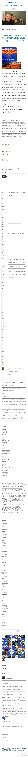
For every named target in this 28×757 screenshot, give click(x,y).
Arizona (9, 123)
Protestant (15, 503)
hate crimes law (20, 128)
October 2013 (4, 611)
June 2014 (3, 598)
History (3, 445)
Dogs (3, 437)
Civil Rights (13, 120)
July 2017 (3, 573)
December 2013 (5, 608)
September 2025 (5, 529)
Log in (3, 735)
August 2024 (4, 540)
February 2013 (4, 624)
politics (4, 503)
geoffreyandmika (17, 136)
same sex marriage (16, 508)
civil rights (17, 125)
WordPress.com (5, 740)
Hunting (3, 448)
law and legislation (19, 130)
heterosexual (9, 492)
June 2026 (3, 521)
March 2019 (4, 565)
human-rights (8, 130)
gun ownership (22, 490)
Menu (14, 8)
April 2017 (3, 575)
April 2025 (3, 532)
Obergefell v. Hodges (6, 458)
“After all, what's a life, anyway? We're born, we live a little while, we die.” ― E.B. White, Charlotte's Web (16, 194)
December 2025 (5, 526)
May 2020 (3, 559)
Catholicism (17, 484)
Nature (3, 456)
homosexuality (8, 493)
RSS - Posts (6, 160)
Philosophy (4, 461)
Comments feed (5, 738)
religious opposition (19, 131)
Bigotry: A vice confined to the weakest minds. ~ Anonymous (13, 391)
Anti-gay (6, 123)
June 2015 (3, 587)
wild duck (4, 512)
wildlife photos (16, 512)
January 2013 (4, 625)
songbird (19, 509)
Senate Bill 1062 (9, 134)
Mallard (3, 498)
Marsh (16, 498)
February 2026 (4, 523)
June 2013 (3, 617)
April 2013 (3, 620)
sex (13, 509)
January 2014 (4, 606)
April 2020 (3, 561)
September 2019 (5, 564)
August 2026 (4, 520)
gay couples (15, 126)
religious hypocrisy (5, 465)
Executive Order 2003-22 (6, 126)
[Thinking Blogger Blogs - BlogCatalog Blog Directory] (12, 726)
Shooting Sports (5, 472)
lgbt (24, 130)
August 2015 (4, 584)
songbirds (4, 511)
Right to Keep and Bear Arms (7, 467)
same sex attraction (6, 508)
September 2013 (5, 613)
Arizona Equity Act (15, 123)
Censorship (4, 431)
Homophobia (19, 492)
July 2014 (3, 597)
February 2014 (4, 605)
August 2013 (4, 614)
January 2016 (4, 581)
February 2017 (4, 576)
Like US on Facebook (6, 144)
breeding (16, 483)
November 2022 (5, 551)
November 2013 (5, 609)
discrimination (22, 125)
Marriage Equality (5, 453)
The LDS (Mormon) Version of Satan (9, 721)
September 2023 (5, 545)
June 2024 (3, 542)
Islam (3, 496)
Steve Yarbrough (22, 134)
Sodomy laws (15, 134)
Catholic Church (11, 484)
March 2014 (4, 603)
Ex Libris (3, 439)
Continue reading (18, 100)
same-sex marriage (5, 469)
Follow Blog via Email (6, 164)
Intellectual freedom (20, 495)
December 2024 (5, 535)
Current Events (4, 434)
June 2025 (3, 531)
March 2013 (4, 622)
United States (19, 511)
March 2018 (4, 570)
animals (4, 483)
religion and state (5, 131)
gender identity (10, 490)
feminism (15, 488)
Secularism (22, 122)
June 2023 (3, 548)
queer (3, 504)
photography (20, 501)
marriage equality (11, 498)
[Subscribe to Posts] (2, 160)
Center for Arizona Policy (10, 125)
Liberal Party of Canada (21, 496)
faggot (12, 488)
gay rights (20, 126)
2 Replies (3, 45)
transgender (13, 510)
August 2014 (4, 595)
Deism (3, 435)
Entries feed (4, 737)
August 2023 (4, 546)
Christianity (5, 486)
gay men (19, 489)
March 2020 (4, 562)
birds (13, 483)
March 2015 (4, 589)
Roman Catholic (15, 506)
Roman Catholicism (15, 507)
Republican (10, 133)
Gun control (16, 490)
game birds (19, 488)
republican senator (16, 133)
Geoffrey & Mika (14, 3)
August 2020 (4, 556)
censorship (23, 484)
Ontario (21, 500)
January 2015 (4, 592)
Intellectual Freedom (6, 450)
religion (7, 504)
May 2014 (3, 600)
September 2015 (5, 583)
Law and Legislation (12, 122)
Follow (4, 176)
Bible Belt (21, 123)
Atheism (3, 429)
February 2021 (4, 554)
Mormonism (4, 454)
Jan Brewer (13, 130)
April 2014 (3, 602)
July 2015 (3, 586)
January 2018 (4, 572)
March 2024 (4, 543)
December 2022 (5, 550)
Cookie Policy (4, 751)
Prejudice (11, 503)
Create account (5, 734)
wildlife (8, 512)
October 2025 (4, 528)
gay (12, 126)
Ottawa (4, 501)
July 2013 (3, 616)
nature (20, 498)
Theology (3, 473)
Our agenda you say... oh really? (14, 223)
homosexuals (20, 493)
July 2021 (3, 553)
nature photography (10, 499)
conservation (19, 486)
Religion (17, 122)
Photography (4, 462)
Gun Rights (4, 443)
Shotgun (15, 509)
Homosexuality (4, 122)
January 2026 (4, 524)
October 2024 (4, 537)
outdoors (10, 501)
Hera (6, 492)
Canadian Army (5, 484)
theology (8, 510)
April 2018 (3, 568)
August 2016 (4, 578)
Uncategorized (4, 475)
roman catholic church (6, 507)
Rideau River (6, 506)
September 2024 (5, 539)
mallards (5, 498)
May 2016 (3, 579)
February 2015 (4, 591)
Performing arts (5, 459)
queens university (21, 503)
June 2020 (3, 557)
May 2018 (3, 567)
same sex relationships (7, 509)
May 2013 (3, 619)
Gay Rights (18, 120)
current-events (6, 488)
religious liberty (12, 131)
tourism (3, 136)
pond (8, 503)
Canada (21, 483)
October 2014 (4, 594)
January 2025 (4, 534)
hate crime (14, 128)
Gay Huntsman (4, 440)
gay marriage (13, 489)
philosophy (15, 501)
